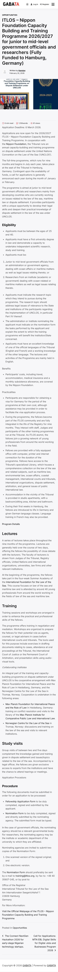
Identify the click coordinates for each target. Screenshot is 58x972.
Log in (35, 4)
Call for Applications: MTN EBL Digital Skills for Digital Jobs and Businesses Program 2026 (44, 943)
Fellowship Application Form (20, 801)
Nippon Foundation (16, 144)
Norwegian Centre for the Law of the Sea (27, 723)
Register (45, 4)
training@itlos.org (25, 875)
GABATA (27, 965)
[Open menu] (53, 4)
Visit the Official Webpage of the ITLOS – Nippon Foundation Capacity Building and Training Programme (28, 915)
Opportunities (9, 15)
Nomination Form (14, 813)
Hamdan (21, 70)
